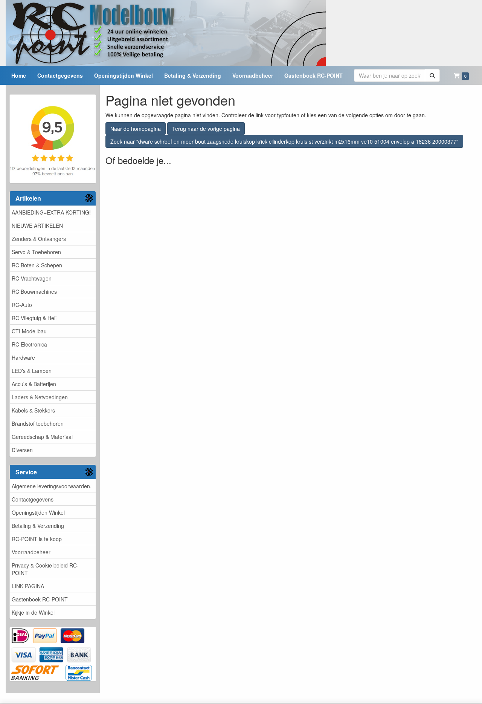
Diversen (22, 450)
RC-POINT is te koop (37, 539)
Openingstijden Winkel (38, 512)
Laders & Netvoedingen (40, 397)
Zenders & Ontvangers (39, 238)
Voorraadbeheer (31, 552)
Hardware (23, 357)
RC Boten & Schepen (37, 265)
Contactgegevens (32, 499)
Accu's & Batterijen (34, 384)
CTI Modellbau (29, 331)
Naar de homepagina (135, 128)
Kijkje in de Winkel (33, 612)
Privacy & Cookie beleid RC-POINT (45, 569)
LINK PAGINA (28, 586)
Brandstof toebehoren (38, 423)
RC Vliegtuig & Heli (34, 318)
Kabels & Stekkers (33, 410)
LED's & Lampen (32, 370)
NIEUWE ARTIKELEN (37, 225)
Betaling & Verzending (38, 525)
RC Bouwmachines (34, 291)
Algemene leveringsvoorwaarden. (52, 486)
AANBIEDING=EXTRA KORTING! (51, 212)
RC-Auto (22, 304)
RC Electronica (29, 344)
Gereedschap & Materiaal (42, 436)
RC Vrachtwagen (32, 278)
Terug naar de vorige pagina (206, 128)
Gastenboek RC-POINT (40, 599)
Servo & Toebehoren (36, 252)
